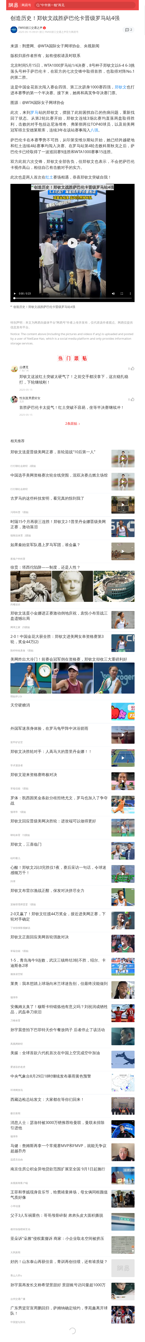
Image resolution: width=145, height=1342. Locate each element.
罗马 (34, 112)
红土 (49, 177)
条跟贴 (71, 423)
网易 (13, 5)
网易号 (26, 5)
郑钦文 (121, 86)
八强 (94, 130)
